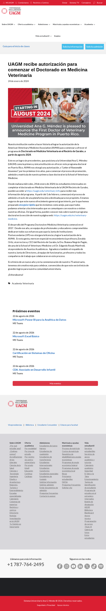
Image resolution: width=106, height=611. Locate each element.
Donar (64, 3)
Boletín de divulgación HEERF (89, 504)
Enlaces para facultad (69, 425)
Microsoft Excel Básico (26, 336)
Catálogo (28, 476)
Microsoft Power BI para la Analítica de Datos (39, 319)
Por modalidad (30, 448)
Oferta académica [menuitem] (24, 26)
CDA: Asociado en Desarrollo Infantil (34, 369)
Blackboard (89, 513)
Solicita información (73, 46)
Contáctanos (23, 3)
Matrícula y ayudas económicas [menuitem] (66, 26)
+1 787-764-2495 (25, 564)
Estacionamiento (91, 479)
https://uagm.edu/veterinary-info (43, 190)
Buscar (100, 3)
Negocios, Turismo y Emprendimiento (16, 488)
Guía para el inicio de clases (16, 46)
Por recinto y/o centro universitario (30, 460)
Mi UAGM (10, 3)
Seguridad (89, 471)
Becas (64, 474)
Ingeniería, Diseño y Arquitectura (15, 479)
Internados (89, 499)
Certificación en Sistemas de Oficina (34, 352)
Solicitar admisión (47, 485)
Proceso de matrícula (71, 448)
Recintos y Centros (41, 3)
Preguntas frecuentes (49, 493)
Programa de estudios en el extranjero (90, 493)
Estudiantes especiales (49, 474)
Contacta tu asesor (48, 496)
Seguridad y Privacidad (46, 605)
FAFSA (65, 482)
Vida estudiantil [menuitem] (41, 38)
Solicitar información (48, 482)
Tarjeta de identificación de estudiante (90, 485)
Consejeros (86, 3)
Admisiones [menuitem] (42, 26)
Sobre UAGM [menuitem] (7, 26)
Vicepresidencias (15, 425)
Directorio (14, 513)
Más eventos (55, 383)
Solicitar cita (67, 488)
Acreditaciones (16, 457)
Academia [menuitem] (88, 26)
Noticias (13, 516)
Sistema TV (74, 3)
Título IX (88, 527)
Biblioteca (30, 425)
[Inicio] (11, 10)
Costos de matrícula (70, 451)
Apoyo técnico (63, 605)
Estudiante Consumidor (47, 425)
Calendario (14, 499)
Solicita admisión (94, 46)
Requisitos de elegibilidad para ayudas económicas (71, 457)
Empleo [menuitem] (57, 36)
